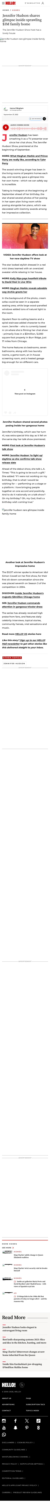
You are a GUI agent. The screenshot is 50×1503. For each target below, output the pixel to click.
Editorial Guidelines (13, 1478)
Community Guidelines (13, 1450)
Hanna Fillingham (17, 108)
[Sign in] (43, 3)
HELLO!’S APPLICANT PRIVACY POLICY (19, 1485)
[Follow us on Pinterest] (31, 1428)
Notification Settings (31, 1464)
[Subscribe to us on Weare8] (42, 1428)
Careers (6, 1492)
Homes (16, 10)
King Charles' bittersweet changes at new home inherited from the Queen (24, 1353)
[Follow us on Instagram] (8, 1421)
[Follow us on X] (31, 1421)
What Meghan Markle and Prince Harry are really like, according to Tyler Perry (25, 160)
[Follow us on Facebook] (19, 1421)
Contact (6, 1411)
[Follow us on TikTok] (42, 1421)
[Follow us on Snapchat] (19, 1428)
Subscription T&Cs (35, 1404)
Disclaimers (8, 1442)
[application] (25, 236)
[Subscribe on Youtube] (8, 1428)
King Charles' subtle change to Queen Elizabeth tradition (28, 1256)
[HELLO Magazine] (10, 3)
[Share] (44, 118)
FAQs (28, 1398)
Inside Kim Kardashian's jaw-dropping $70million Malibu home (22, 1365)
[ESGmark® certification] (20, 1385)
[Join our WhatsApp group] (8, 1434)
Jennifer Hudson (18, 135)
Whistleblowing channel (15, 1457)
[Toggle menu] (3, 3)
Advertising (8, 1404)
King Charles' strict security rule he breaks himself (30, 1269)
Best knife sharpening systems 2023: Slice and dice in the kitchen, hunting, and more (24, 1341)
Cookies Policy (25, 1442)
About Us (6, 1398)
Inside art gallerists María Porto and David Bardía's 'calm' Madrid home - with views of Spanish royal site (30, 1284)
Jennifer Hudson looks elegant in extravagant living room (20, 1329)
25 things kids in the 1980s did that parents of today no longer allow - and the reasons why (30, 1299)
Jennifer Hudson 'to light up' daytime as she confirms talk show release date (22, 459)
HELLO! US (21, 634)
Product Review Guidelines (27, 1492)
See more (6, 1248)
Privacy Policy (9, 1464)
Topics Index (32, 1411)
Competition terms (11, 1471)
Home (6, 10)
